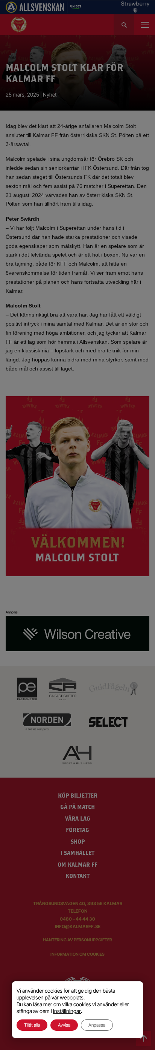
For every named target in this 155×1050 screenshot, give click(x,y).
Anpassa (96, 1025)
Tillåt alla (32, 1025)
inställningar (67, 1011)
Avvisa (64, 1025)
